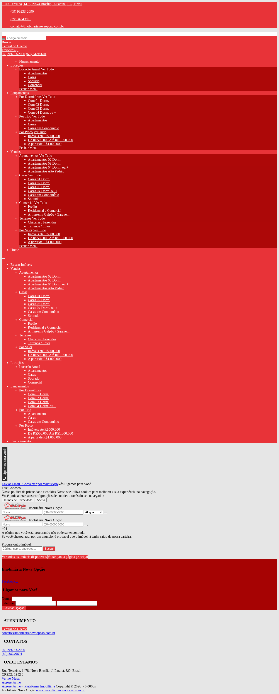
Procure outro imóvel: (17, 544)
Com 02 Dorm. (38, 104)
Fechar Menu (28, 89)
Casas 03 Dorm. (39, 187)
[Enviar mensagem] (105, 513)
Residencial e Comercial (44, 210)
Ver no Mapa (11, 678)
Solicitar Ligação (13, 608)
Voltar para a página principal (68, 557)
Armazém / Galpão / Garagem (48, 214)
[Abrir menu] (3, 257)
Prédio (32, 206)
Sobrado (33, 81)
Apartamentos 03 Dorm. (44, 163)
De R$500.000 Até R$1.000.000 (50, 140)
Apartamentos (37, 73)
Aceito (41, 500)
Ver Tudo (47, 69)
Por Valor (25, 230)
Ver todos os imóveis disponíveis (24, 557)
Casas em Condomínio (43, 128)
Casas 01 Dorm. (39, 179)
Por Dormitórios (30, 97)
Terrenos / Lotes (39, 226)
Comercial (35, 85)
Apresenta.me (11, 682)
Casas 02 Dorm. (39, 183)
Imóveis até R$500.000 (44, 136)
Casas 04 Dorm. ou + (42, 191)
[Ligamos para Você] (4, 480)
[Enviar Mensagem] (86, 525)
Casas (32, 77)
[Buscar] (3, 39)
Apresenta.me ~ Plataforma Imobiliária (28, 686)
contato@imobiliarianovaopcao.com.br (37, 26)
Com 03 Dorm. (38, 108)
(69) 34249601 (20, 19)
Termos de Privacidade (17, 500)
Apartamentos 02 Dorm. (44, 159)
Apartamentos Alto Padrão (46, 171)
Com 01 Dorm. (38, 100)
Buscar (49, 548)
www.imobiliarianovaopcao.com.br (60, 690)
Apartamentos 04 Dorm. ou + (48, 167)
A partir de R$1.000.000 (44, 144)
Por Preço (26, 132)
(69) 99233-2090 (22, 11)
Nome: (6, 598)
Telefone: (8, 603)
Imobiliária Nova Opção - (19, 34)
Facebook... (10, 581)
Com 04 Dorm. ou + (42, 112)
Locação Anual (29, 69)
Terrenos (25, 218)
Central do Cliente (14, 629)
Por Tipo (25, 116)
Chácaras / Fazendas (42, 222)
